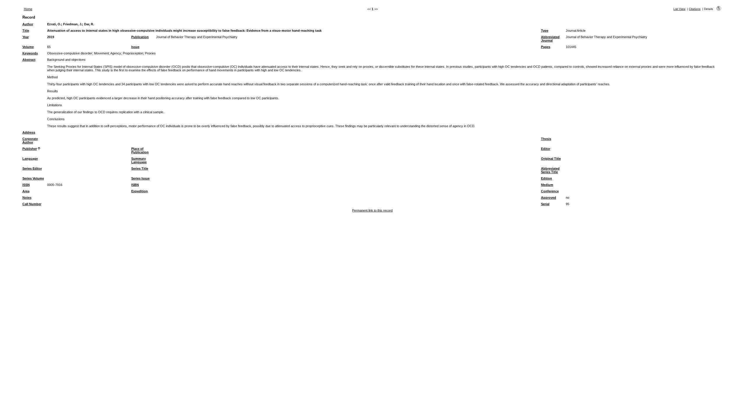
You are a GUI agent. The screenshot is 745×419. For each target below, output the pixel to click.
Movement (101, 53)
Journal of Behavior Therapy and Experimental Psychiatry (196, 37)
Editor (545, 148)
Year (25, 37)
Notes (26, 197)
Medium (547, 185)
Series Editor (32, 168)
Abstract (29, 59)
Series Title (139, 168)
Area (25, 191)
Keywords (30, 53)
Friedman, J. (72, 24)
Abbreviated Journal (550, 38)
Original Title (551, 158)
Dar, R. (89, 24)
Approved (548, 197)
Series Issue (140, 178)
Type (544, 30)
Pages (545, 47)
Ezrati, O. (54, 24)
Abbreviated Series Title (550, 170)
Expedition (139, 191)
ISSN (26, 185)
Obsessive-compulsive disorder (69, 53)
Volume (28, 47)
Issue (135, 47)
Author (27, 24)
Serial (545, 204)
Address (28, 132)
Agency (115, 53)
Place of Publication (140, 150)
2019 (50, 37)
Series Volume (33, 178)
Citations (694, 8)
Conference (550, 191)
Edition (546, 178)
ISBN (135, 185)
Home (28, 9)
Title (25, 30)
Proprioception (133, 53)
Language (30, 158)
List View (679, 8)
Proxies (150, 53)
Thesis (546, 139)
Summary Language (139, 160)
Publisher (29, 148)
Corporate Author (30, 140)
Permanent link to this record (372, 210)
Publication (140, 37)
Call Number (31, 204)
